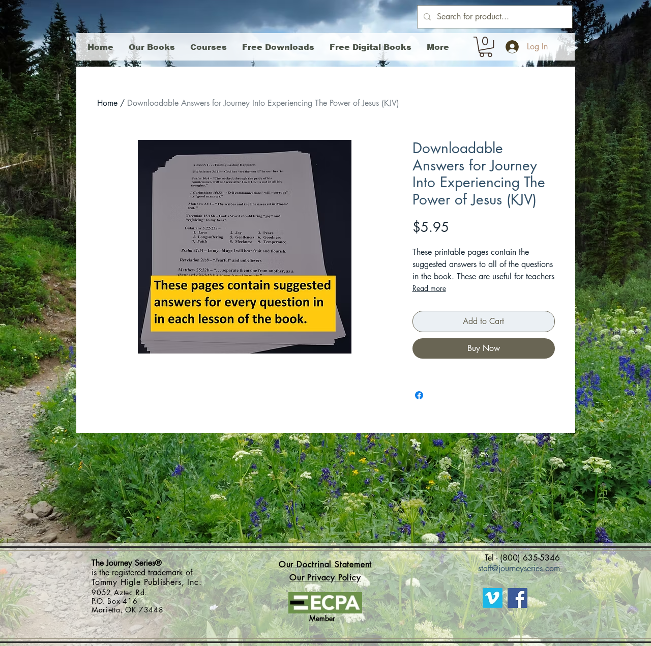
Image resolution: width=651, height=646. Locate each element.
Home (107, 103)
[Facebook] (517, 598)
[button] (486, 47)
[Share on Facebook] (419, 395)
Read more (429, 288)
